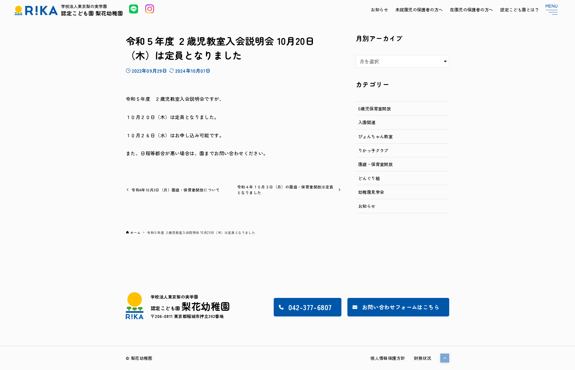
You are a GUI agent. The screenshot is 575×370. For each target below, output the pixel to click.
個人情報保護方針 (387, 358)
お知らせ (367, 206)
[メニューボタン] (552, 10)
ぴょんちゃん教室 (375, 136)
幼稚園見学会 (371, 192)
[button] (444, 358)
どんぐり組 (369, 178)
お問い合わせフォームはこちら (400, 307)
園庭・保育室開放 (375, 164)
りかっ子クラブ (373, 150)
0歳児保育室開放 (374, 108)
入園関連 (367, 122)
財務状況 (422, 358)
